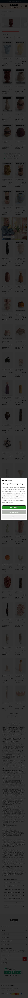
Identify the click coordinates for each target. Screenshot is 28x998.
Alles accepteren (14, 507)
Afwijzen (14, 517)
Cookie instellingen (14, 512)
